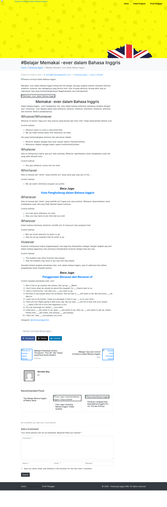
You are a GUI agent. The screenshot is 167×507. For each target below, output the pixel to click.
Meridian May (43, 372)
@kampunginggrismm (40, 320)
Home (126, 4)
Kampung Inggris (81, 75)
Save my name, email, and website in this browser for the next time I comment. (58, 468)
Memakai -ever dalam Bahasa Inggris (37, 331)
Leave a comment (96, 75)
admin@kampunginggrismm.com (58, 75)
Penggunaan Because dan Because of (67, 277)
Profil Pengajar (156, 4)
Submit (25, 475)
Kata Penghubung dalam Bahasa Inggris (67, 192)
